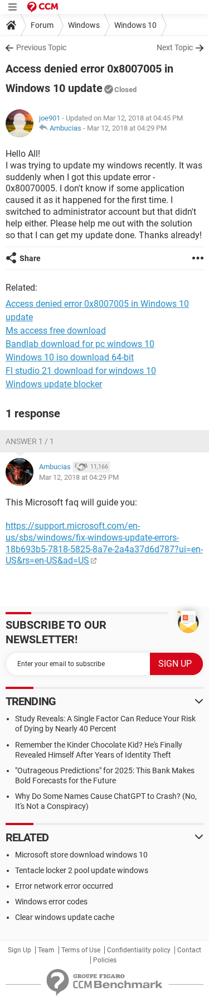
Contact (189, 950)
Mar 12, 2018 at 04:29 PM (127, 128)
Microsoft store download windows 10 (81, 854)
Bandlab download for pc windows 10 (80, 344)
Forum (42, 25)
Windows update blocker (54, 384)
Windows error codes (51, 901)
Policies (104, 960)
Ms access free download (56, 330)
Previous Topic (41, 47)
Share (30, 258)
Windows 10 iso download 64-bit (70, 357)
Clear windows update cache (64, 917)
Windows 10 (135, 25)
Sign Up (19, 950)
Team (46, 950)
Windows (84, 25)
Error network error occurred (64, 885)
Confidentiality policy (139, 950)
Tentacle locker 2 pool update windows (81, 870)
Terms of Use (80, 950)
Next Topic (175, 47)
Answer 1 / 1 (30, 441)
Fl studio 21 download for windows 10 (81, 370)
